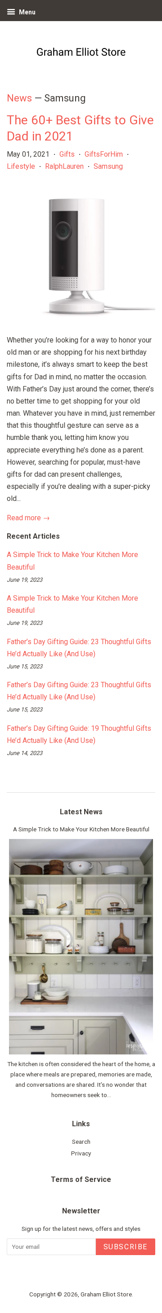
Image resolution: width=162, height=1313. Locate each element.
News (19, 98)
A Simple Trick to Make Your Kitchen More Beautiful (81, 829)
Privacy (81, 1153)
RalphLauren (64, 166)
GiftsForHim (104, 154)
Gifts (67, 154)
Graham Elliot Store (106, 1294)
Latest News (81, 812)
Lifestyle (21, 166)
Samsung (108, 166)
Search (81, 1141)
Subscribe (126, 1247)
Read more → (28, 518)
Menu (27, 12)
